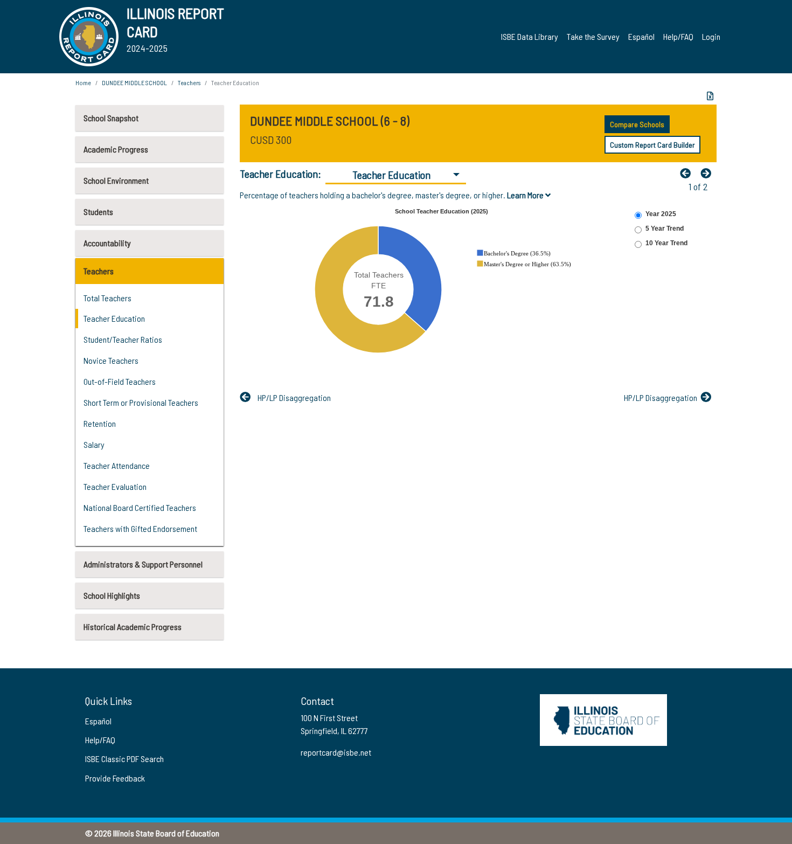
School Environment (116, 180)
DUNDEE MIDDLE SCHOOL (134, 82)
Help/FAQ (678, 36)
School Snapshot (111, 118)
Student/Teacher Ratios (123, 339)
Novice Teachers (111, 360)
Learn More (526, 195)
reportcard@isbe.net (336, 752)
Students (98, 211)
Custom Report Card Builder (652, 144)
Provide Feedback (115, 778)
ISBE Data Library (529, 36)
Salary (94, 444)
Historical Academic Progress (133, 626)
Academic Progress (116, 149)
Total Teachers (107, 298)
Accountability (107, 243)
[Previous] (688, 173)
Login (711, 36)
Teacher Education (114, 318)
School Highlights (112, 595)
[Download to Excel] (710, 96)
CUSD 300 (270, 139)
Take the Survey (593, 36)
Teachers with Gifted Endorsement (140, 528)
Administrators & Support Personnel (143, 564)
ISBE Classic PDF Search (124, 758)
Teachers (99, 271)
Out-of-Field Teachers (120, 381)
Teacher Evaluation (115, 486)
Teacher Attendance (117, 465)
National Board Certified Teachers (140, 507)
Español (641, 36)
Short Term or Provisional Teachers (141, 402)
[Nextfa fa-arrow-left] (708, 173)
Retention (100, 423)
